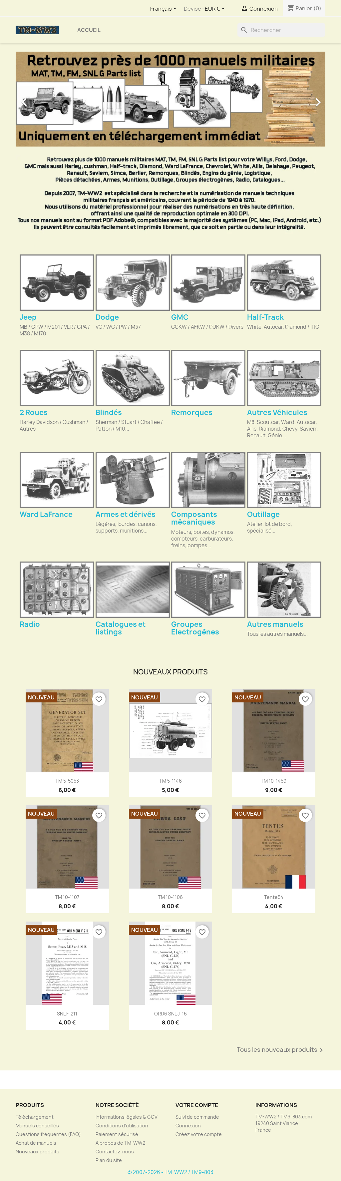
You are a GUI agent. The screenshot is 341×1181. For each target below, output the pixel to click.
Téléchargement (35, 1117)
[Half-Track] (284, 282)
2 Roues (34, 412)
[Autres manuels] (284, 590)
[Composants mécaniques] (208, 480)
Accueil (89, 30)
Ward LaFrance (46, 514)
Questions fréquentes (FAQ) (48, 1134)
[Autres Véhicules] (284, 378)
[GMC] (208, 282)
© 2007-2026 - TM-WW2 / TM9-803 (170, 1172)
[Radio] (57, 590)
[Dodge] (133, 282)
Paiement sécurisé (117, 1134)
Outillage (263, 514)
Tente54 (273, 897)
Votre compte (196, 1105)
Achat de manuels (36, 1143)
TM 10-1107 (67, 897)
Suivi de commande (197, 1117)
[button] (39, 99)
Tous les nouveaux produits (281, 1050)
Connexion (188, 1125)
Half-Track (265, 317)
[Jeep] (57, 282)
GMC (179, 317)
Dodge (107, 317)
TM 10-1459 (273, 781)
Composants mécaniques (194, 518)
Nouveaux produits (37, 1151)
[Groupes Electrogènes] (208, 590)
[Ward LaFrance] (57, 480)
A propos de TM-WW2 (120, 1143)
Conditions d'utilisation (122, 1125)
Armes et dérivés (126, 514)
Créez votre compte (198, 1134)
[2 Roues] (57, 378)
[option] (170, 99)
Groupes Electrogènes (195, 628)
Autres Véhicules (277, 412)
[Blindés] (133, 378)
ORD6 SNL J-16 (170, 1013)
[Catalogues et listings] (133, 590)
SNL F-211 (67, 1013)
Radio (30, 624)
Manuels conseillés (37, 1125)
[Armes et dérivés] (133, 480)
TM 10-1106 (170, 897)
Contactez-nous (115, 1151)
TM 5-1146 (170, 781)
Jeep (28, 317)
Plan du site (109, 1160)
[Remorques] (208, 378)
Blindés (109, 412)
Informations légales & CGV (127, 1117)
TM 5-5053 (67, 781)
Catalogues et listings (121, 628)
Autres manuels (275, 624)
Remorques (191, 412)
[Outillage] (284, 480)
